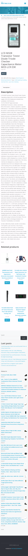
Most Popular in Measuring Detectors (14, 15)
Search (2, 335)
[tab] (6, 87)
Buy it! (4, 73)
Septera (13, 548)
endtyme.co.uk (6, 3)
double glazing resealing (20, 80)
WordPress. (19, 548)
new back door (4, 82)
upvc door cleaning (13, 82)
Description (6, 87)
